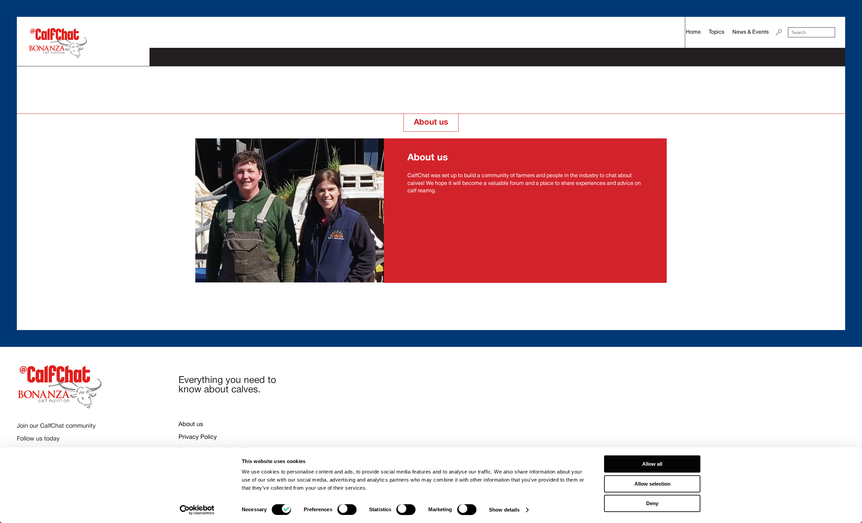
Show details (504, 510)
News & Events (750, 32)
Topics (716, 32)
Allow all (652, 464)
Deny (652, 503)
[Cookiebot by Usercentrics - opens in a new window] (197, 510)
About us (190, 424)
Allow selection (652, 484)
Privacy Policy (197, 437)
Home (693, 32)
